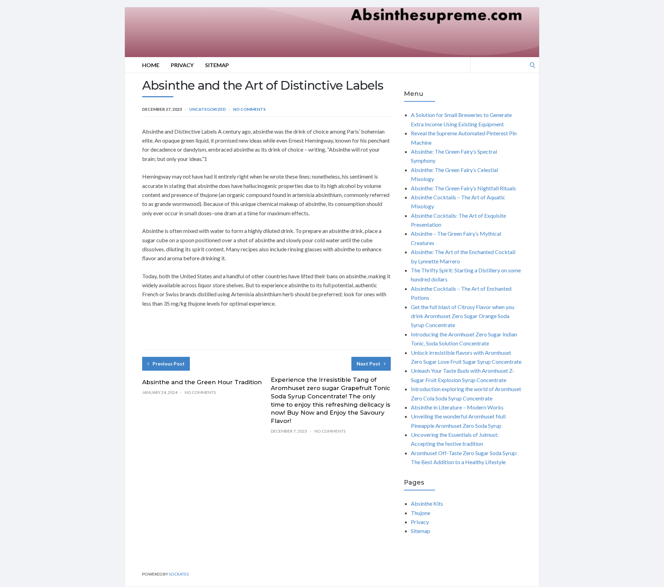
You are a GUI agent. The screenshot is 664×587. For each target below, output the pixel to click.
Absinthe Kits (427, 503)
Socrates (179, 574)
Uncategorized (207, 109)
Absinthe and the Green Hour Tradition (202, 382)
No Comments (249, 109)
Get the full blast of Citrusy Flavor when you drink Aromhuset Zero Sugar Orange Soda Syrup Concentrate (462, 316)
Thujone (420, 512)
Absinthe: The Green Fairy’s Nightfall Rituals (463, 188)
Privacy (182, 65)
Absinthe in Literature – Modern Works (457, 407)
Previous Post (169, 364)
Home (150, 65)
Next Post (368, 364)
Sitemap (217, 65)
